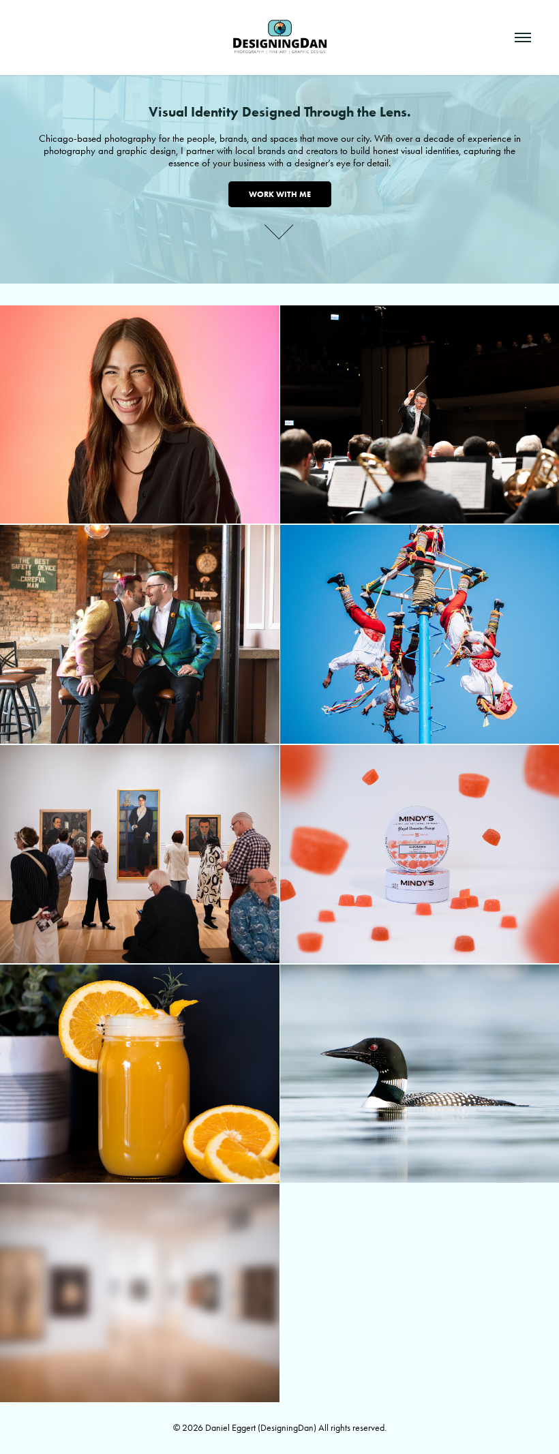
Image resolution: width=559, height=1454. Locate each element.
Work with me (280, 194)
